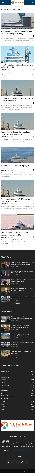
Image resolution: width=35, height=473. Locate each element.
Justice (3, 409)
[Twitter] (22, 462)
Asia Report (4, 398)
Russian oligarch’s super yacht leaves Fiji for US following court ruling (16, 32)
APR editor (3, 36)
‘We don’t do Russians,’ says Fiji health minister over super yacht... (16, 233)
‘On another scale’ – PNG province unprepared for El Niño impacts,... (20, 335)
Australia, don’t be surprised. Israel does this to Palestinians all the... (22, 298)
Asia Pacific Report (28, 443)
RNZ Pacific (4, 390)
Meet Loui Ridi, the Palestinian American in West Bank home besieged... (22, 280)
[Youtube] (26, 462)
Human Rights (5, 377)
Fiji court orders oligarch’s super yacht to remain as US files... (16, 166)
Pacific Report (5, 371)
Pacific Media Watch (7, 396)
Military (3, 407)
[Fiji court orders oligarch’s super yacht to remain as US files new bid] (17, 155)
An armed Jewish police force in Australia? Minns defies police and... (22, 272)
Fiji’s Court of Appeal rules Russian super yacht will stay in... (17, 66)
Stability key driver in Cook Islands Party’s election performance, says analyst (22, 326)
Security (3, 404)
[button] (32, 2)
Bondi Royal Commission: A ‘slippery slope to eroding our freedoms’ (22, 289)
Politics (3, 374)
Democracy (4, 401)
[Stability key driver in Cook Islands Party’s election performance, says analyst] (5, 328)
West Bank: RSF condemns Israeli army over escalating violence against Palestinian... (22, 263)
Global (3, 382)
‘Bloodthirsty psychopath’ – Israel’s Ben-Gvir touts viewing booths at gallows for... (22, 317)
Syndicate (3, 380)
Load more (17, 303)
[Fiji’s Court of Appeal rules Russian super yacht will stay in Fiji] (17, 54)
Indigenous (4, 388)
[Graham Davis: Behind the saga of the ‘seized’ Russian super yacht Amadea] (17, 121)
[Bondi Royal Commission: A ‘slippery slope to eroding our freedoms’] (5, 290)
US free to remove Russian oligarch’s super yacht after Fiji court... (17, 99)
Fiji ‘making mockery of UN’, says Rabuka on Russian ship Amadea (17, 200)
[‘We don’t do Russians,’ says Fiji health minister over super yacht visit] (17, 222)
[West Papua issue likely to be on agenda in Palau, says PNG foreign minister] (5, 353)
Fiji (2, 28)
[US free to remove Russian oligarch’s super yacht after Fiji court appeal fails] (17, 88)
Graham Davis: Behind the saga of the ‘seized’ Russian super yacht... (15, 133)
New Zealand (5, 385)
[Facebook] (8, 462)
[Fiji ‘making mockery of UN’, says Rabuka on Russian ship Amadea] (17, 188)
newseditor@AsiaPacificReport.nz (21, 450)
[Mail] (13, 462)
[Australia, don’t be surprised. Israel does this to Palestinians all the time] (5, 299)
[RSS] (17, 462)
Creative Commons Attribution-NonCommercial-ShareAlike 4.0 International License (17, 446)
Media (2, 393)
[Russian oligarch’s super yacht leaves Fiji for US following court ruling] (17, 21)
